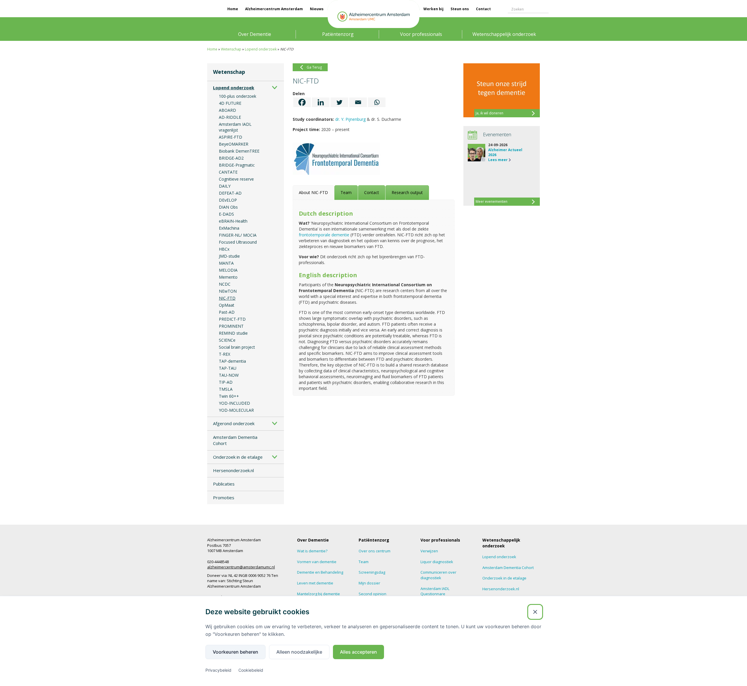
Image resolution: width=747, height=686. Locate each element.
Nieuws (317, 8)
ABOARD (227, 110)
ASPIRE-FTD (230, 137)
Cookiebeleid (250, 670)
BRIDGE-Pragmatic (237, 165)
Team (364, 561)
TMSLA (226, 389)
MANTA (226, 263)
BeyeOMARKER (233, 144)
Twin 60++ (229, 396)
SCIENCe (227, 340)
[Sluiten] (535, 611)
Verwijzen (429, 551)
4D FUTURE (230, 103)
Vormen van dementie (316, 561)
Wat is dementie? (312, 551)
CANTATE (228, 172)
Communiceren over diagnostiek (438, 575)
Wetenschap (231, 49)
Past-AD (227, 312)
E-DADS (226, 214)
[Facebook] (302, 102)
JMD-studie (229, 256)
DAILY (225, 186)
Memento (228, 277)
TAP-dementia (232, 361)
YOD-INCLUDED (234, 403)
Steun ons (460, 8)
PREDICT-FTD (232, 319)
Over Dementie (254, 34)
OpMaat (226, 305)
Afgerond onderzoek (233, 423)
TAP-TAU (227, 368)
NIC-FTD (227, 298)
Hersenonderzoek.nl (233, 470)
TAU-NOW (229, 375)
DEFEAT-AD (230, 193)
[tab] (313, 192)
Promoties (223, 497)
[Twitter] (339, 102)
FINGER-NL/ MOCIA (237, 235)
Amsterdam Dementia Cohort (235, 440)
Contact (483, 8)
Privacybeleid (218, 670)
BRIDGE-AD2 (231, 158)
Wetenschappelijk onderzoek (504, 34)
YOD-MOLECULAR (236, 410)
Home (232, 8)
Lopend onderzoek (261, 49)
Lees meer (498, 159)
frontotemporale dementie (324, 235)
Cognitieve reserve (236, 179)
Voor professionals (421, 34)
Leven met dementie (315, 583)
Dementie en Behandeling (320, 572)
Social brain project (237, 347)
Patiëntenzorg (338, 34)
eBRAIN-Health (233, 221)
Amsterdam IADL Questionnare (434, 591)
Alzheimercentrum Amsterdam (274, 8)
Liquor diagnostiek (436, 561)
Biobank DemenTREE (239, 151)
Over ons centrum (374, 551)
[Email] (358, 102)
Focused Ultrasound (238, 242)
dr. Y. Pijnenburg (350, 119)
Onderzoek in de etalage (238, 457)
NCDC (225, 284)
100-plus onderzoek (237, 96)
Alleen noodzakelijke (299, 652)
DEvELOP (228, 200)
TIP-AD (226, 382)
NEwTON (228, 291)
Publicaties (224, 484)
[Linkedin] (320, 102)
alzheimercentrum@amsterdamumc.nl (241, 567)
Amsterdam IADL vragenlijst (235, 127)
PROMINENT (231, 326)
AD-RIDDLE (230, 117)
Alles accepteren (358, 652)
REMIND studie (233, 333)
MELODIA (228, 270)
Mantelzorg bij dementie (318, 593)
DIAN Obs (228, 207)
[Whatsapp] (376, 102)
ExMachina (229, 228)
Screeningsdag (372, 572)
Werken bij (433, 8)
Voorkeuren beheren (235, 652)
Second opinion (372, 593)
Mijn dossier (369, 583)
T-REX (224, 354)
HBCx (224, 249)
